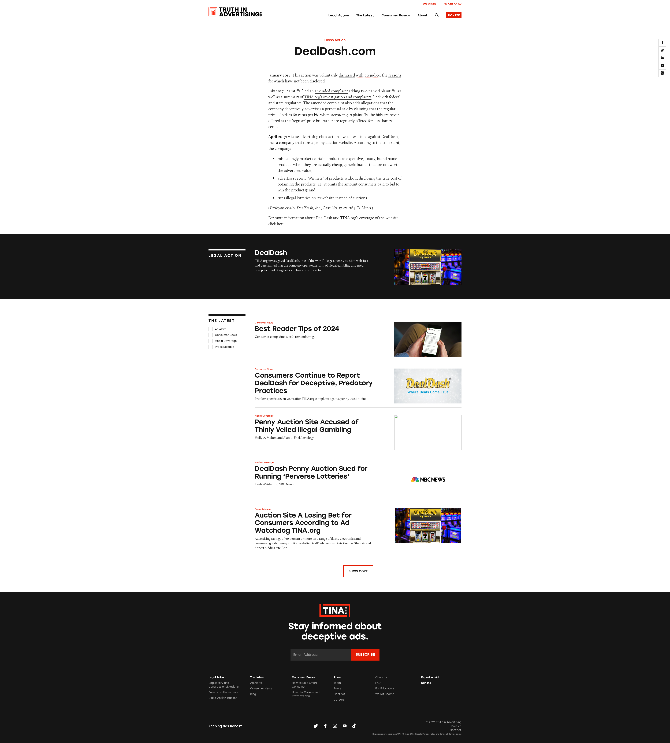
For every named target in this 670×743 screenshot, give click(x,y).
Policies (456, 726)
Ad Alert (220, 329)
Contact (339, 694)
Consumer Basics (395, 15)
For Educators (384, 688)
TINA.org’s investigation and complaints (337, 96)
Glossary (381, 677)
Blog (253, 694)
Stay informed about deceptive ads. (335, 631)
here (280, 223)
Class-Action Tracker (223, 698)
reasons (394, 75)
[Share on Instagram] (335, 726)
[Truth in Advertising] (235, 12)
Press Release (224, 346)
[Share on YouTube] (345, 726)
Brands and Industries (223, 692)
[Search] (436, 15)
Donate (426, 682)
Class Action (334, 40)
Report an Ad (452, 3)
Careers (339, 699)
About (422, 15)
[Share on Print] (662, 73)
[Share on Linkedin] (662, 58)
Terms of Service (448, 734)
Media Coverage (226, 341)
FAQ (378, 682)
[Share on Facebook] (662, 42)
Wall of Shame (384, 694)
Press (337, 688)
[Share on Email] (662, 65)
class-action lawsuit (335, 136)
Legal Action (338, 15)
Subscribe (429, 3)
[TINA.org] (334, 610)
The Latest (365, 15)
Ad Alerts (256, 682)
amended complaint (331, 90)
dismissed (347, 75)
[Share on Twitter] (662, 50)
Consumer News (226, 335)
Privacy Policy (428, 734)
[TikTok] (354, 726)
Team (337, 682)
